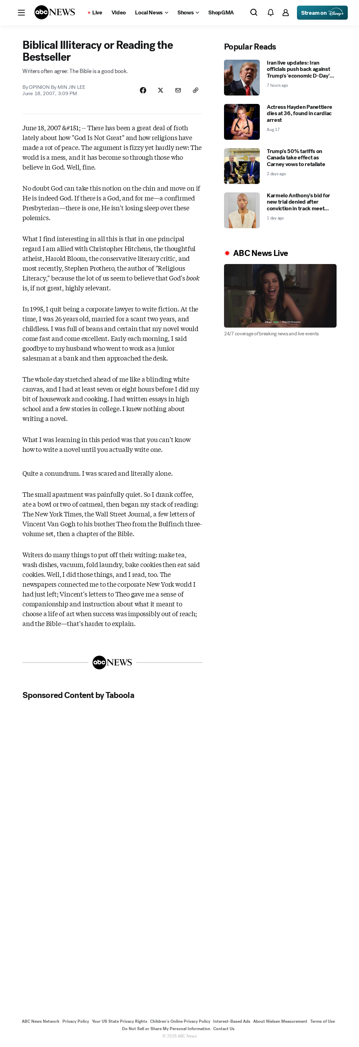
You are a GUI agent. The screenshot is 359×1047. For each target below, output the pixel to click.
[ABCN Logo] (54, 12)
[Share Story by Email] (178, 90)
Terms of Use (322, 1021)
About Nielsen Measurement (280, 1021)
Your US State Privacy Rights (119, 1021)
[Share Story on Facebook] (143, 90)
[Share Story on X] (160, 90)
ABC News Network (41, 1021)
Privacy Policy (75, 1021)
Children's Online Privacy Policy (180, 1021)
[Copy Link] (195, 90)
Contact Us (224, 1029)
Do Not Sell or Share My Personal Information (166, 1029)
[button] (21, 13)
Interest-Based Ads (231, 1021)
